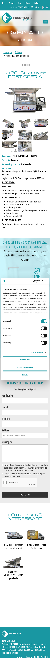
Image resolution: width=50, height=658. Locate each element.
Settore (5, 430)
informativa (31, 465)
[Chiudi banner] (46, 281)
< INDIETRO (25, 65)
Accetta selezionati (25, 367)
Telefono (6, 419)
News (3, 3)
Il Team (27, 3)
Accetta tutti (25, 360)
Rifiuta (25, 375)
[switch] (44, 328)
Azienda (11, 3)
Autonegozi (7, 52)
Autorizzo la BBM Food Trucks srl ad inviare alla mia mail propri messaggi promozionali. (24, 475)
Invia (25, 495)
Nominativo (7, 395)
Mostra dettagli (36, 352)
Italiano (37, 7)
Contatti (37, 3)
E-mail (5, 407)
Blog (19, 3)
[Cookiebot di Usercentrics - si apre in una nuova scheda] (33, 281)
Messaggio (7, 442)
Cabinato (18, 52)
